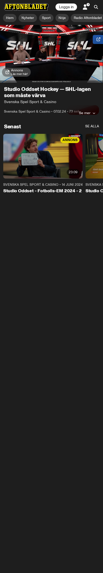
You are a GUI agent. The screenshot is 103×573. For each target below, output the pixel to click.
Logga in (66, 7)
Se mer (84, 113)
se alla (92, 126)
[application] (51, 54)
